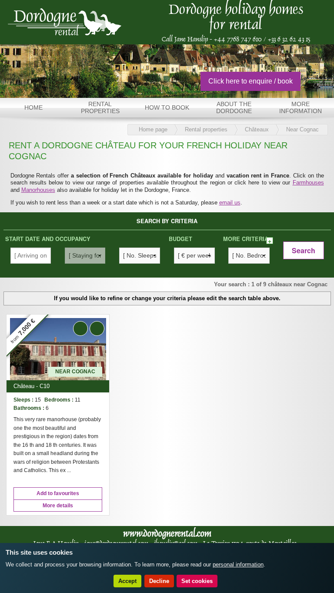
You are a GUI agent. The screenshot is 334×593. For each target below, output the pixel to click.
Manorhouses (38, 190)
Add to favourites (58, 493)
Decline (159, 581)
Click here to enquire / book (250, 81)
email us (229, 202)
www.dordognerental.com (167, 533)
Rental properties (206, 129)
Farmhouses (308, 182)
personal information (238, 564)
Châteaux (257, 129)
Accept (127, 581)
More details (58, 505)
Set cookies (197, 581)
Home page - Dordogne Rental (64, 22)
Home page (153, 129)
